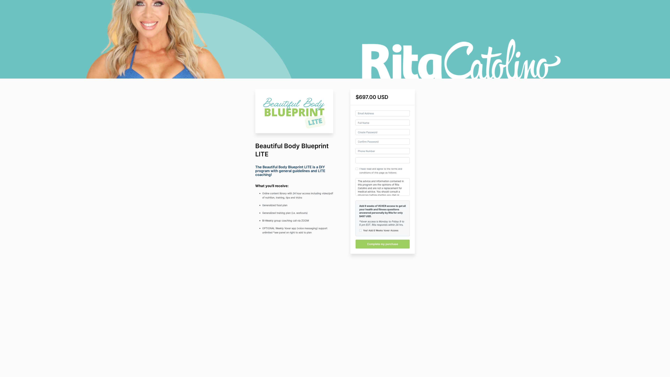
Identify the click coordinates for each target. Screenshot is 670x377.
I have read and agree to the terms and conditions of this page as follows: (380, 170)
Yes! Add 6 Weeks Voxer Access (380, 230)
